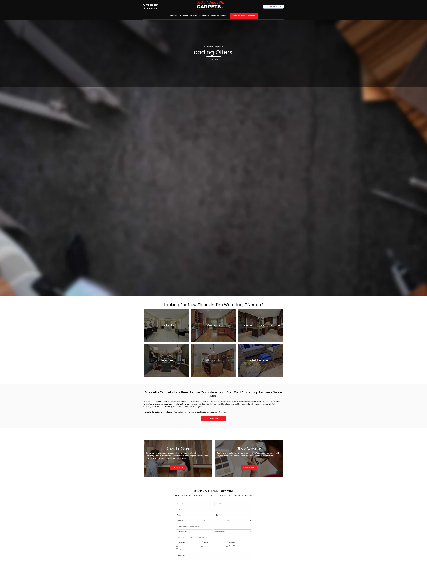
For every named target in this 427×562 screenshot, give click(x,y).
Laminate (182, 546)
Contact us (214, 59)
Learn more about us (213, 418)
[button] (174, 16)
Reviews (193, 16)
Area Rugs (182, 542)
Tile (180, 549)
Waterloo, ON (151, 8)
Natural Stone (233, 546)
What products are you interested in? (192, 537)
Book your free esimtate (244, 16)
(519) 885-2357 (152, 5)
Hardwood (232, 542)
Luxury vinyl (207, 546)
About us (215, 16)
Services (184, 16)
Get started (248, 467)
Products (174, 16)
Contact (224, 16)
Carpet (206, 542)
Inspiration (204, 16)
